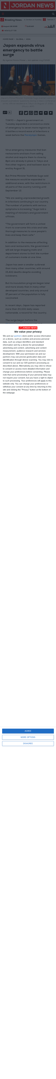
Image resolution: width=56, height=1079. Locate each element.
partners (18, 336)
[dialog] (28, 701)
